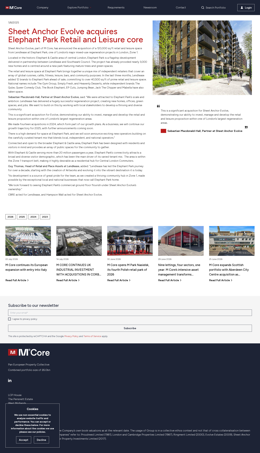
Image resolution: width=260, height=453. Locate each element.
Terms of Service (92, 336)
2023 (45, 216)
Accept (23, 439)
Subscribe (130, 328)
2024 (33, 216)
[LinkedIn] (9, 380)
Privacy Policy (71, 336)
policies (41, 431)
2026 (10, 216)
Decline (41, 439)
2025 (22, 216)
